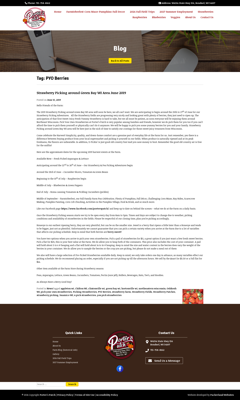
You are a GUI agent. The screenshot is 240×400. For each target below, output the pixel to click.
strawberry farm (121, 291)
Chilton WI (81, 288)
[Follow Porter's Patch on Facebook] (120, 371)
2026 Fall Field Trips (142, 11)
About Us (190, 17)
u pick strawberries (85, 295)
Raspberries (139, 17)
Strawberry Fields (142, 291)
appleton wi (67, 288)
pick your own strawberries (56, 291)
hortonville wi (129, 288)
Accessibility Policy (107, 394)
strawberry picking (47, 295)
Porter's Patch (47, 394)
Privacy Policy (65, 394)
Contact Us (207, 17)
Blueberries (159, 17)
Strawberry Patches (164, 291)
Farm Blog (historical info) (65, 350)
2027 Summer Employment (176, 11)
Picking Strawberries (85, 291)
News (50, 288)
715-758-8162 (157, 349)
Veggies (175, 17)
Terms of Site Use (84, 394)
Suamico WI (66, 295)
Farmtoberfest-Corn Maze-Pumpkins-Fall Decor (95, 11)
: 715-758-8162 (39, 3)
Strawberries (205, 11)
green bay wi (113, 288)
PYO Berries (104, 291)
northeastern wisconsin (152, 288)
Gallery (56, 354)
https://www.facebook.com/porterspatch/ (85, 208)
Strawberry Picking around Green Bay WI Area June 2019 (81, 92)
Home (57, 11)
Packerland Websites (222, 394)
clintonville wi (96, 288)
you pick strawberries (109, 295)
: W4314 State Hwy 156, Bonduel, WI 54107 (188, 3)
